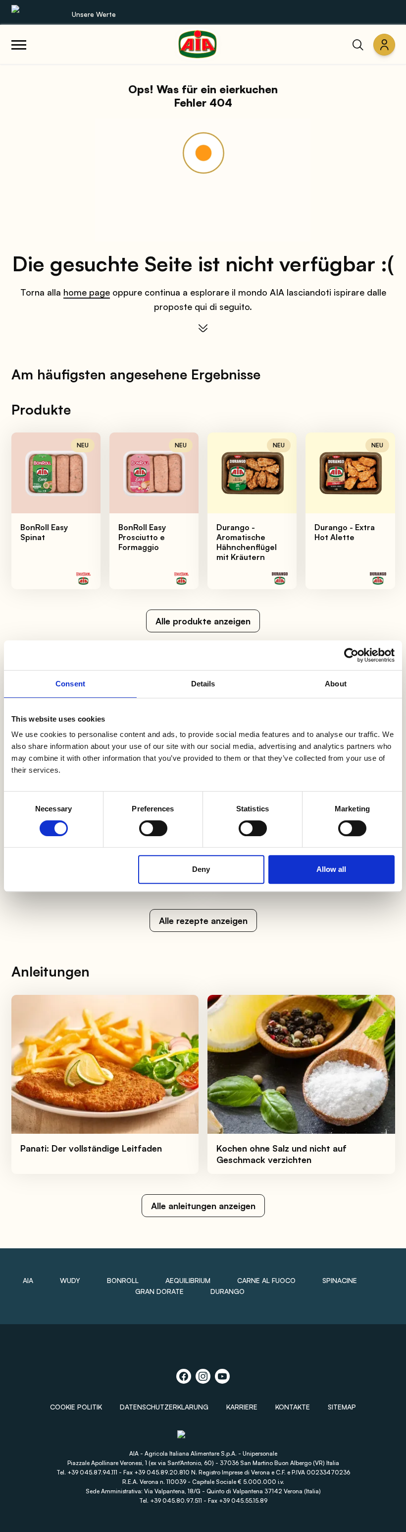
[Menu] (19, 45)
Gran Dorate (159, 1291)
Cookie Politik (76, 1407)
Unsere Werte (94, 14)
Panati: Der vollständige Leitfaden (91, 1148)
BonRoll (123, 1280)
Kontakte (292, 1407)
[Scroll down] (203, 328)
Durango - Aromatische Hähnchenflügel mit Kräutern (246, 542)
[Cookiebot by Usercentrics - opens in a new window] (351, 655)
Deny (201, 869)
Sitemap (342, 1407)
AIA (28, 1280)
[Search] (358, 45)
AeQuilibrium (187, 1280)
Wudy (70, 1280)
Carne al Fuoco (266, 1280)
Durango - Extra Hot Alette (344, 532)
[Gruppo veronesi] (203, 1439)
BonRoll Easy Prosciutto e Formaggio (142, 537)
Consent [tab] (70, 683)
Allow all (331, 869)
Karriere (241, 1407)
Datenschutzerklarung (164, 1407)
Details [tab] (203, 683)
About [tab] (336, 683)
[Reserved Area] (384, 45)
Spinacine (339, 1280)
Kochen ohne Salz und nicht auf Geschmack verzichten (281, 1154)
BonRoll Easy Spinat (44, 532)
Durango (227, 1291)
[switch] (153, 828)
